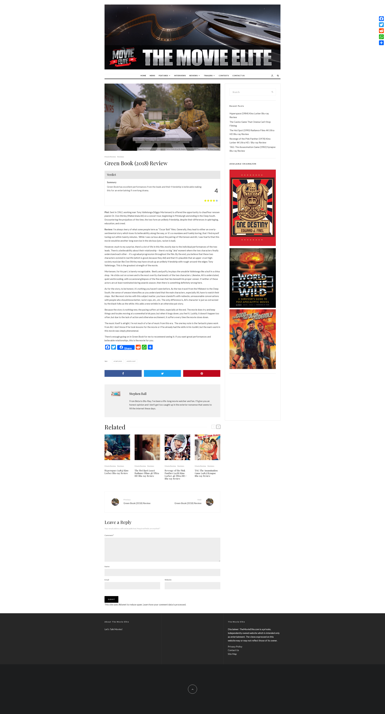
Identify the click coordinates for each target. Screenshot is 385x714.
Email (107, 580)
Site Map (232, 654)
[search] (272, 92)
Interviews (180, 75)
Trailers (208, 75)
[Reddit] (381, 31)
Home (143, 75)
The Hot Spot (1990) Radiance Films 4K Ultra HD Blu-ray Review (147, 473)
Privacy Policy (235, 646)
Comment (109, 535)
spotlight (132, 361)
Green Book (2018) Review (136, 501)
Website (168, 580)
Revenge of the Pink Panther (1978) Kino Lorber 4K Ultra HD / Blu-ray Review (176, 474)
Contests (224, 75)
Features (163, 75)
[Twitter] (381, 25)
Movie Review (110, 157)
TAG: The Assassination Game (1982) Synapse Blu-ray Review (206, 473)
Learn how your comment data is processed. (164, 604)
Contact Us (238, 75)
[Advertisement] (252, 397)
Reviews (193, 75)
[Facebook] (381, 19)
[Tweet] (162, 373)
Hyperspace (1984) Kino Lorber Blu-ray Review (116, 472)
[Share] (123, 373)
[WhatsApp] (381, 37)
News (152, 75)
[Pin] (201, 373)
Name (107, 566)
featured (118, 361)
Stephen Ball (137, 394)
